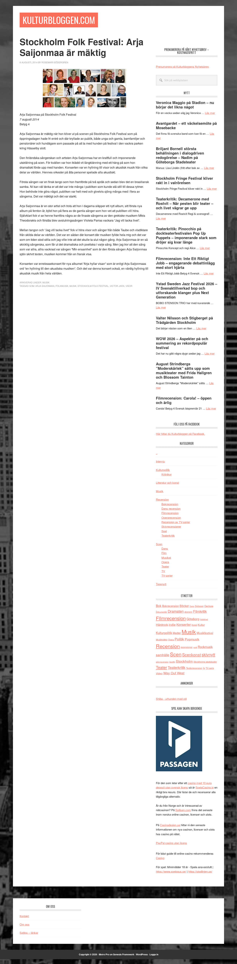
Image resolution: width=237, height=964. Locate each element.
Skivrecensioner (171, 526)
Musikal (166, 557)
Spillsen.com (183, 810)
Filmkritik (200, 611)
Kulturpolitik (163, 470)
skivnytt (208, 654)
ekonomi (188, 611)
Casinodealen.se (170, 825)
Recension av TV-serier (175, 522)
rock (195, 647)
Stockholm (184, 661)
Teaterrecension (194, 668)
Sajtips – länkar (29, 933)
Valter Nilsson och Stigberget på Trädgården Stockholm (184, 320)
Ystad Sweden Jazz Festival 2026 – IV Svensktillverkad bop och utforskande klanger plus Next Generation (186, 290)
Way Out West (173, 673)
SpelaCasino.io (205, 787)
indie (172, 624)
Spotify (172, 661)
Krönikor (166, 474)
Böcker (184, 606)
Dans (164, 548)
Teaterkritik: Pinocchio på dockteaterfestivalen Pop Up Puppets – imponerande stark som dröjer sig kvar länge (186, 235)
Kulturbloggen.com (59, 19)
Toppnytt (161, 584)
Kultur (201, 625)
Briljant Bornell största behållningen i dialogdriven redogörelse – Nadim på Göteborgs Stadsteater (180, 155)
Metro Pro (104, 954)
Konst (194, 624)
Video (159, 673)
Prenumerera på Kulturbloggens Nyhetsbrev (182, 66)
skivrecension (162, 661)
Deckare (208, 606)
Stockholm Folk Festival (93, 285)
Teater (165, 566)
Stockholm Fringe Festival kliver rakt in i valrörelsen (184, 180)
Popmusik (192, 639)
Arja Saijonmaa (44, 285)
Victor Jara (117, 285)
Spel (164, 531)
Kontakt (24, 916)
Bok (158, 605)
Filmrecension (169, 513)
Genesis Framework (123, 954)
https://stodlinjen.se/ (200, 871)
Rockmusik (205, 647)
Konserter (183, 624)
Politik (179, 638)
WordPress (142, 954)
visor (129, 285)
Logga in (153, 954)
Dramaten (176, 611)
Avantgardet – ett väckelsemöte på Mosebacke (186, 125)
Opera (165, 562)
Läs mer (210, 113)
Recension (162, 499)
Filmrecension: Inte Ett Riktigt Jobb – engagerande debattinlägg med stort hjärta (185, 263)
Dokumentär (161, 611)
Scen (159, 544)
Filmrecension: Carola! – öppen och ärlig (183, 400)
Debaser (199, 606)
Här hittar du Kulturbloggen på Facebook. (180, 434)
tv (204, 668)
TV (163, 571)
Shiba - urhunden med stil (171, 699)
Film (164, 553)
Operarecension (171, 517)
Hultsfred (204, 619)
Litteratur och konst (167, 482)
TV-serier (167, 575)
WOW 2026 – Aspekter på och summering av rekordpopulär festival (182, 343)
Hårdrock (162, 624)
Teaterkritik (168, 535)
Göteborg (192, 619)
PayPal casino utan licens (171, 843)
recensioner (187, 647)
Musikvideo (161, 639)
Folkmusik (62, 285)
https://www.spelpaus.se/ (171, 871)
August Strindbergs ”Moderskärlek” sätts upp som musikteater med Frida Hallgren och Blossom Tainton (184, 370)
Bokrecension (169, 504)
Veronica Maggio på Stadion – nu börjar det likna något (185, 105)
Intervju (160, 461)
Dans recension (171, 508)
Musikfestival (205, 633)
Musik (45, 282)
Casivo (160, 858)
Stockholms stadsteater (205, 661)
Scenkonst (191, 654)
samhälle (162, 654)
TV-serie (210, 668)
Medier (177, 633)
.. (156, 453)
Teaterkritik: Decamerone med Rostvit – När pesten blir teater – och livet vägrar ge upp (184, 203)
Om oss (24, 924)
